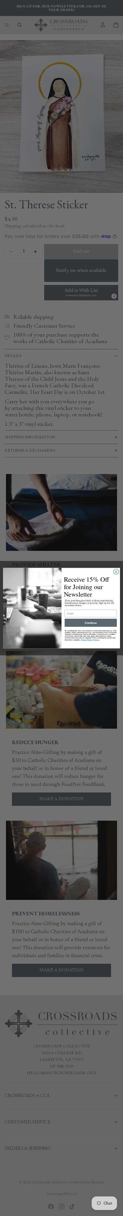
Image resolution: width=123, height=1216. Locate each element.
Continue (90, 622)
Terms (96, 639)
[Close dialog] (116, 571)
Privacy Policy (86, 639)
